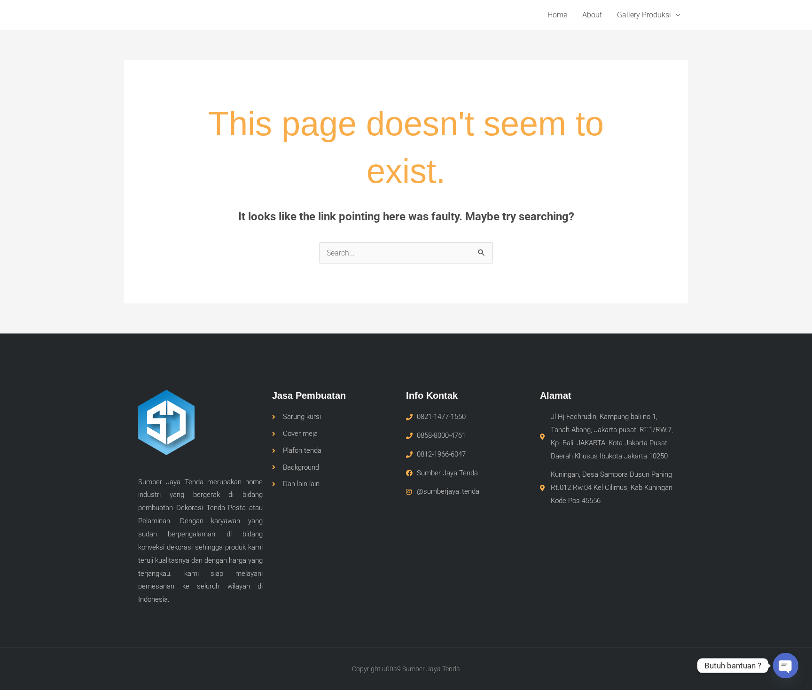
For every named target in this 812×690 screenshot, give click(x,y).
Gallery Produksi (644, 14)
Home (557, 14)
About (592, 14)
